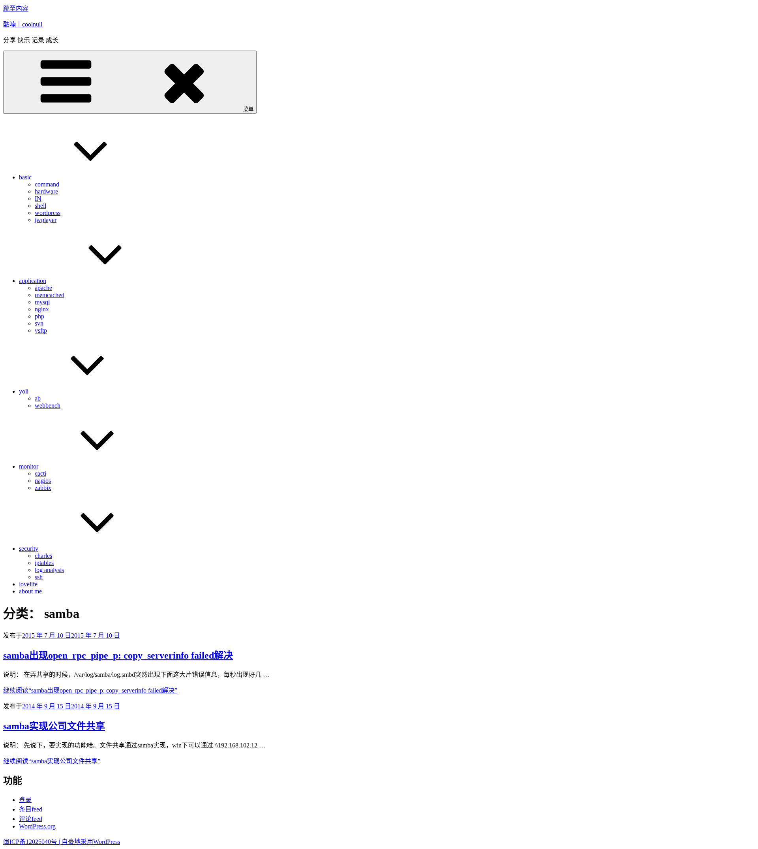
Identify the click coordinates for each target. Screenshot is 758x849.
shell (40, 205)
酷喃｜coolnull (22, 24)
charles (43, 555)
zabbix (43, 487)
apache (43, 287)
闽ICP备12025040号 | (32, 841)
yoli (23, 391)
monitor (28, 466)
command (47, 184)
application (32, 280)
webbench (47, 405)
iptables (44, 562)
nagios (43, 480)
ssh (39, 577)
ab (38, 398)
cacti (40, 473)
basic (25, 177)
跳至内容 (15, 8)
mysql (42, 302)
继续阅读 (90, 690)
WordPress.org (37, 826)
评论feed (30, 818)
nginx (42, 309)
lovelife (28, 584)
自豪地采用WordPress (91, 841)
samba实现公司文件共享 (54, 726)
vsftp (41, 330)
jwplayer (45, 219)
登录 (25, 799)
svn (39, 323)
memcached (49, 295)
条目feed (30, 809)
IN (38, 198)
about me (30, 591)
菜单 (248, 109)
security (28, 548)
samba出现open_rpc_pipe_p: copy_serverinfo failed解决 (118, 655)
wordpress (47, 212)
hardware (46, 191)
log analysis (49, 570)
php (39, 316)
